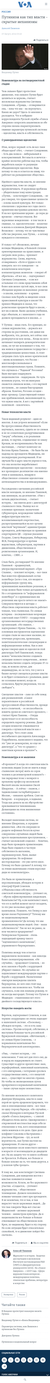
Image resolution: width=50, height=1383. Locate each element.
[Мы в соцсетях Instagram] (23, 1360)
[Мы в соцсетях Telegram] (4, 1366)
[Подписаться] (43, 1360)
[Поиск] (25, 1379)
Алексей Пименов (11, 28)
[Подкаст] (36, 1360)
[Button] (40, 40)
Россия (6, 12)
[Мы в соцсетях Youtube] (17, 1360)
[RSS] (30, 1360)
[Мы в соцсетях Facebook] (4, 1360)
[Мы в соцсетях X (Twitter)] (10, 1360)
